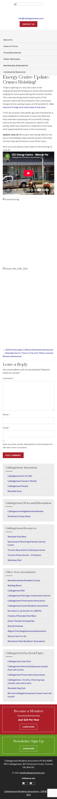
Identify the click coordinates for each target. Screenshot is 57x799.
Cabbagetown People (18, 486)
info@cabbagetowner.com (32, 772)
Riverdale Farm (15, 491)
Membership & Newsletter (15, 65)
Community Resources (14, 72)
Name (6, 414)
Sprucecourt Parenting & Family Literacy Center (27, 543)
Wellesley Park (14, 560)
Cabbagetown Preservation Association (26, 600)
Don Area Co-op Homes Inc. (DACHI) (24, 610)
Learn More (28, 726)
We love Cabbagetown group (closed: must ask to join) (29, 695)
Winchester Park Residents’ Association (26, 641)
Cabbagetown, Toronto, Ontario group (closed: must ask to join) (26, 681)
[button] (53, 33)
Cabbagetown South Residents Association (28, 605)
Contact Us (28, 24)
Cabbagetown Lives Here (19, 661)
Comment (8, 378)
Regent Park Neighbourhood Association (27, 631)
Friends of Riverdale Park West (22, 615)
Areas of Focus (10, 46)
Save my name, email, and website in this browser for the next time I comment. (28, 446)
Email (6, 427)
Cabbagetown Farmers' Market (22, 481)
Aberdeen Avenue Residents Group (24, 580)
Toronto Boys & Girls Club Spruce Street (26, 550)
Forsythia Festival (12, 52)
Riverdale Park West (17, 536)
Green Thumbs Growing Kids (21, 621)
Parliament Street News (19, 516)
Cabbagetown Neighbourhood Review (25, 511)
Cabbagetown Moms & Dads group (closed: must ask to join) (28, 668)
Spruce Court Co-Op (17, 636)
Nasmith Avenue (15, 626)
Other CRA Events (11, 59)
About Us (7, 39)
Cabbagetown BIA (16, 590)
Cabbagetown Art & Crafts (20, 476)
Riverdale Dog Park (16, 688)
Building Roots (15, 585)
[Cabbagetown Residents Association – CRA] (28, 7)
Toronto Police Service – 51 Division (24, 555)
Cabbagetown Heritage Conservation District (29, 595)
